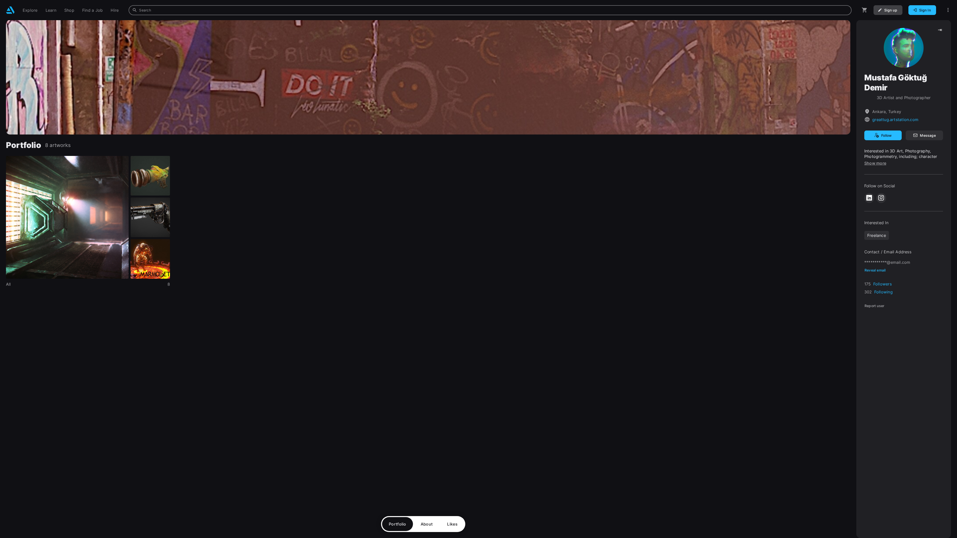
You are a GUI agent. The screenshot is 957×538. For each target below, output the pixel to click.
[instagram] (881, 198)
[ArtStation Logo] (10, 10)
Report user (874, 306)
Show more (875, 163)
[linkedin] (869, 198)
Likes (452, 524)
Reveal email (875, 270)
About (427, 524)
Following (883, 291)
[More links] (948, 10)
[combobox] (490, 10)
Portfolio (397, 524)
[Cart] (865, 10)
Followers (882, 283)
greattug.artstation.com (895, 119)
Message (928, 135)
